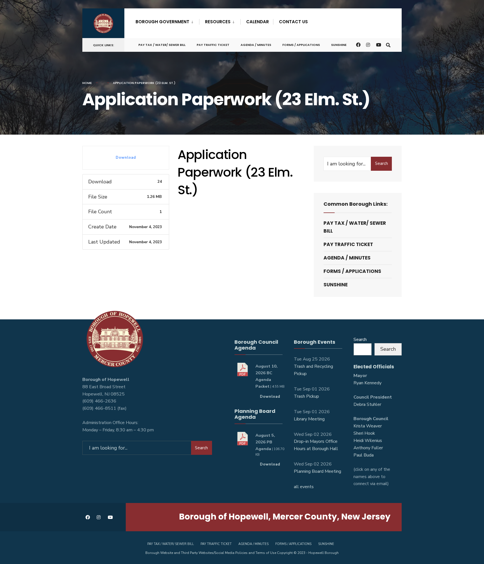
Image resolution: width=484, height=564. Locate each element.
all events (304, 487)
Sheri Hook (364, 433)
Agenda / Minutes (256, 45)
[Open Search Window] (388, 45)
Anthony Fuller (368, 448)
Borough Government (162, 22)
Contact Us (293, 22)
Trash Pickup (306, 396)
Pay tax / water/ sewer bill (161, 45)
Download (126, 157)
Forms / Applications (301, 45)
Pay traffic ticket (213, 45)
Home (87, 83)
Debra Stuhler (367, 404)
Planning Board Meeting (317, 471)
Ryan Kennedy (367, 383)
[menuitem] (167, 20)
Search (381, 163)
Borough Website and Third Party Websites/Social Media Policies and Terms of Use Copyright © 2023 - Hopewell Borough (242, 553)
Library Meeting (309, 419)
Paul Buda (363, 455)
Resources (218, 22)
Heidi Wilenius (367, 440)
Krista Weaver (367, 426)
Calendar (257, 22)
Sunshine (338, 45)
